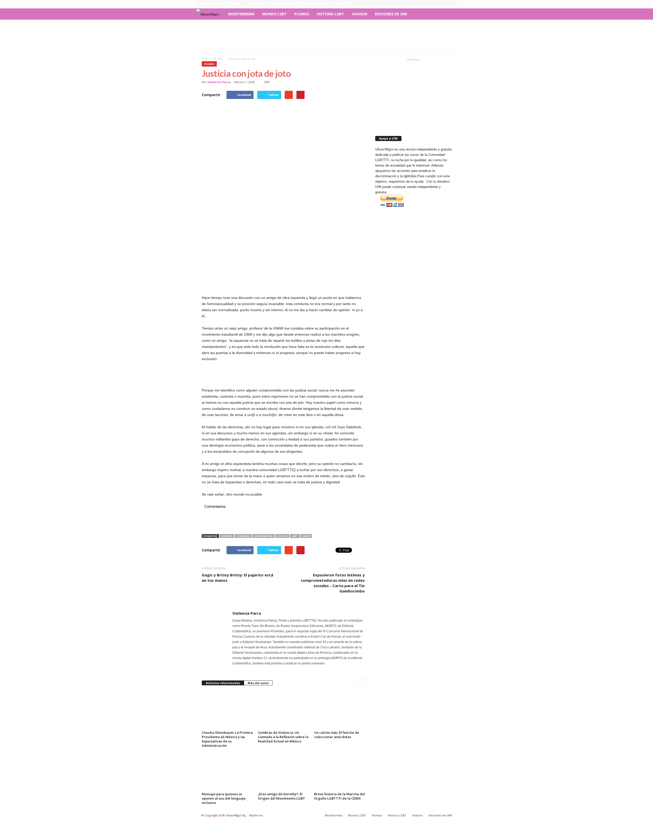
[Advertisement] (326, 36)
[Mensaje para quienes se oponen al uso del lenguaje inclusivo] (227, 771)
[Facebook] (429, 4)
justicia (282, 536)
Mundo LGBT (274, 13)
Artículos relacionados (223, 683)
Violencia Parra (219, 82)
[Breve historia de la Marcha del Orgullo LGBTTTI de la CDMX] (339, 771)
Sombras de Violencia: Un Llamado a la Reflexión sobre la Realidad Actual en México (283, 736)
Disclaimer (256, 4)
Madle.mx (256, 815)
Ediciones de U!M (391, 13)
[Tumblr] (445, 4)
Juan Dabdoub (263, 536)
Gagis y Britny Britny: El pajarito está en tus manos (237, 577)
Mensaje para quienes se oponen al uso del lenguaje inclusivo (224, 798)
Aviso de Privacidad (285, 4)
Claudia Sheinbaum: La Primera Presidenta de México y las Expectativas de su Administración (227, 739)
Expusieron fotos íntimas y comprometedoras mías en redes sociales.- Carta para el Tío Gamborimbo (333, 582)
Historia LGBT (330, 13)
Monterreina (241, 13)
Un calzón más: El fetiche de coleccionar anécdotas (336, 734)
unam (306, 536)
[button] (449, 14)
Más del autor (258, 683)
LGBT (295, 536)
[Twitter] (453, 4)
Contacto (342, 4)
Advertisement (317, 4)
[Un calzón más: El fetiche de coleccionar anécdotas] (339, 710)
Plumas (301, 13)
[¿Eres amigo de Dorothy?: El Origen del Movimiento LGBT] (283, 771)
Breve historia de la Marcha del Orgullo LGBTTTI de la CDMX (339, 796)
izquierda (243, 536)
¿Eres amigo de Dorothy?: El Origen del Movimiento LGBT (281, 796)
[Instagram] (437, 4)
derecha (227, 536)
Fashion (359, 13)
